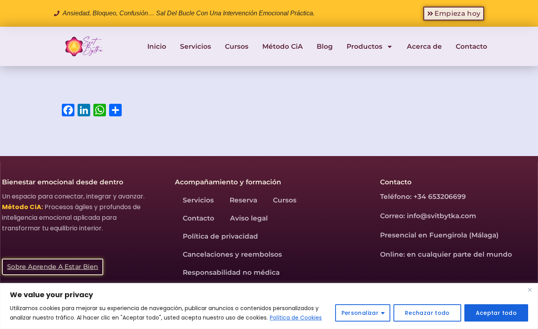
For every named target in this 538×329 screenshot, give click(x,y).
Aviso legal (249, 218)
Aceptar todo (496, 313)
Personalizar (359, 313)
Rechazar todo (427, 313)
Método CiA (282, 46)
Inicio (156, 46)
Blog (325, 46)
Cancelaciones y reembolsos (232, 254)
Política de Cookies (296, 318)
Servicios (195, 46)
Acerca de (424, 46)
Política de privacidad (220, 236)
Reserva (243, 200)
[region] (269, 306)
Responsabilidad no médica (231, 272)
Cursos (237, 46)
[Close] (529, 289)
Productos (364, 46)
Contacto (471, 46)
